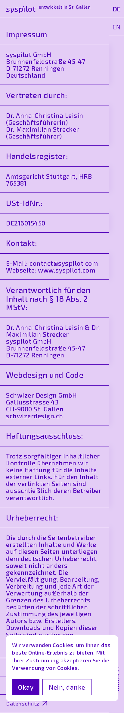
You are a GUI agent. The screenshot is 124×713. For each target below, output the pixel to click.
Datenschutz (22, 703)
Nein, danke (67, 687)
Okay (25, 687)
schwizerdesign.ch (34, 415)
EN (116, 26)
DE (117, 8)
